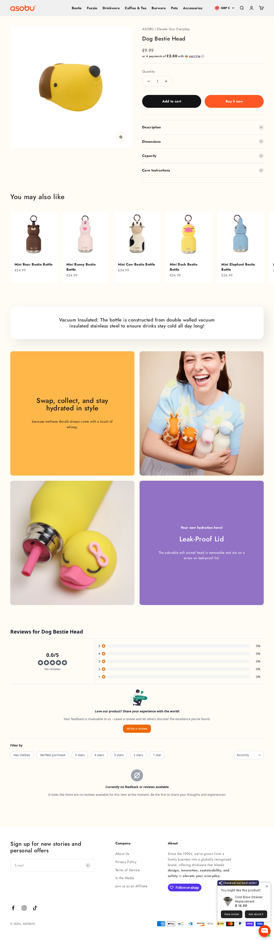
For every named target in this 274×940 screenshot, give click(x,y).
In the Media (124, 877)
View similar (231, 914)
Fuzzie (92, 8)
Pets (174, 8)
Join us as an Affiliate (131, 886)
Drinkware (111, 8)
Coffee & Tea (135, 8)
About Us (122, 853)
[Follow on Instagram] (24, 908)
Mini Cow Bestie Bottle (136, 264)
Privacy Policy (125, 861)
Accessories (193, 8)
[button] (203, 56)
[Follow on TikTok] (35, 908)
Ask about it (256, 914)
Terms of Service (127, 870)
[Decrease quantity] (148, 81)
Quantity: (149, 71)
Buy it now (234, 101)
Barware (159, 8)
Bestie (77, 8)
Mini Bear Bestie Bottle (33, 264)
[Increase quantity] (166, 81)
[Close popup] (266, 886)
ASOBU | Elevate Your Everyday (166, 29)
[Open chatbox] (265, 931)
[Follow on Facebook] (13, 908)
